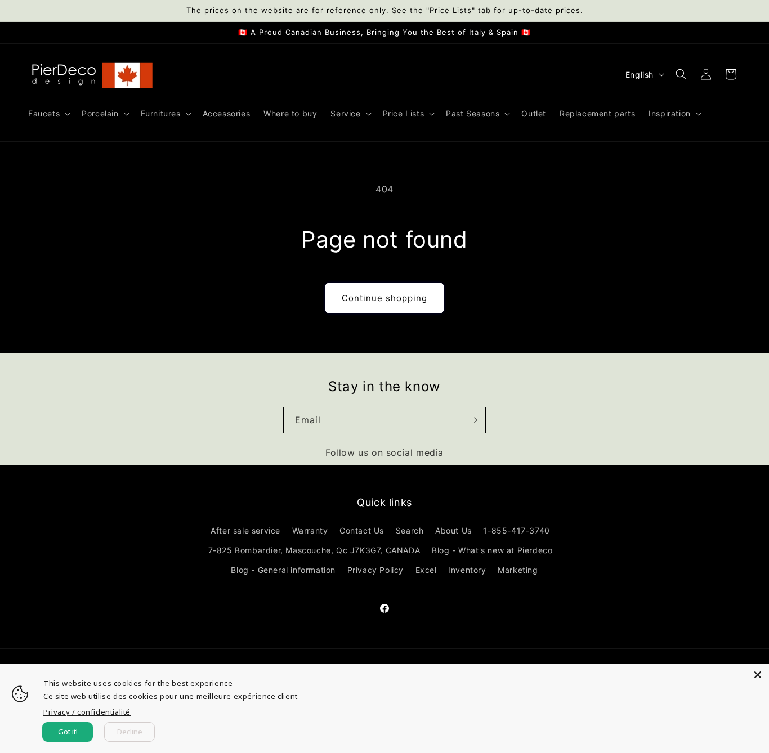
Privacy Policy (375, 570)
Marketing (518, 570)
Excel (426, 570)
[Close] (757, 674)
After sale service (245, 530)
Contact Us (361, 530)
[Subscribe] (472, 420)
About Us (453, 530)
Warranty (310, 530)
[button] (48, 113)
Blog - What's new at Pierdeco (492, 550)
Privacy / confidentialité (87, 712)
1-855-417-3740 (516, 530)
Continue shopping (384, 298)
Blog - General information (283, 570)
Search (410, 530)
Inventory (467, 570)
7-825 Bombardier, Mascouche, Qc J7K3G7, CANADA (314, 550)
